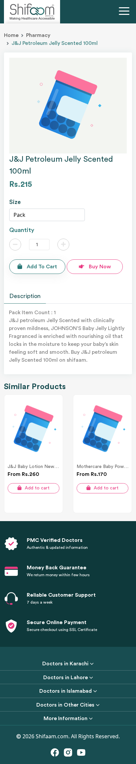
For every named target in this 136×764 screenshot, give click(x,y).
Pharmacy (38, 35)
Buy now (99, 266)
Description (25, 296)
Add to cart (41, 266)
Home (11, 35)
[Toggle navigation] (125, 12)
